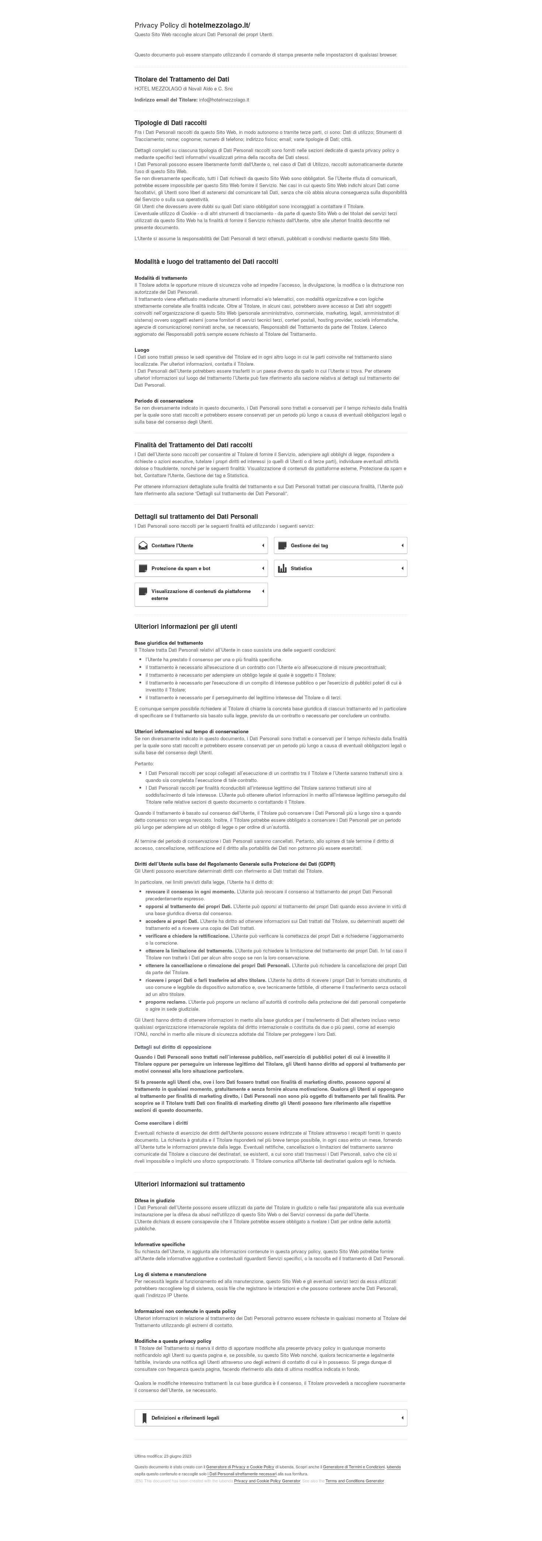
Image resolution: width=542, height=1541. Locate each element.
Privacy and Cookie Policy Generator (267, 1480)
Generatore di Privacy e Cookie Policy (240, 1466)
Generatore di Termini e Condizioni (354, 1466)
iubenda (394, 1466)
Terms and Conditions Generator (355, 1480)
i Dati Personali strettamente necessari (242, 1473)
